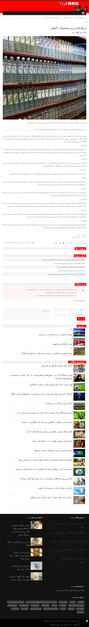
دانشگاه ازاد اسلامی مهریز (16, 602)
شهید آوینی (35, 605)
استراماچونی (24, 605)
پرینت (74, 32)
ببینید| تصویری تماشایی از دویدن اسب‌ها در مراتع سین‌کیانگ (46, 353)
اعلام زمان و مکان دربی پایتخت (58, 403)
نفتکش (72, 608)
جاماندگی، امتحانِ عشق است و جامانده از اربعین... (67, 552)
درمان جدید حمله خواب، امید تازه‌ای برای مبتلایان (51, 497)
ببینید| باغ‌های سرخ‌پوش (62, 344)
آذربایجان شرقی (36, 608)
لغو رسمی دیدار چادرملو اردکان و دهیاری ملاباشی (50, 384)
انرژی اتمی (64, 602)
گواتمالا (81, 602)
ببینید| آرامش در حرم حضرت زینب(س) (55, 334)
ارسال (81, 32)
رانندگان (81, 612)
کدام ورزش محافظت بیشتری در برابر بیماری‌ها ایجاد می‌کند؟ (46, 478)
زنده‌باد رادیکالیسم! (73, 559)
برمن (63, 608)
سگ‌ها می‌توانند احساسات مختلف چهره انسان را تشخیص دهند (66, 274)
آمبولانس (80, 608)
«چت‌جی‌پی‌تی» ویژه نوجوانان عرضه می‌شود (71, 270)
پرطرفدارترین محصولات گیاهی (68, 27)
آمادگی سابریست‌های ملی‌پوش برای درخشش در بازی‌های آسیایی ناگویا (63, 260)
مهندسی (25, 608)
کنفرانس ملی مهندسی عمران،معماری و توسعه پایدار (42, 602)
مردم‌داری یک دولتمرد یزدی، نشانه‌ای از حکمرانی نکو (67, 543)
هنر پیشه (15, 608)
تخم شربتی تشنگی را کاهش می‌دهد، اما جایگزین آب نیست (46, 422)
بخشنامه (63, 605)
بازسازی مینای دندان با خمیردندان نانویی (55, 488)
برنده (54, 605)
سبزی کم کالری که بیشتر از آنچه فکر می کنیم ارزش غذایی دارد (44, 413)
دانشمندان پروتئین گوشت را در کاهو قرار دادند (70, 267)
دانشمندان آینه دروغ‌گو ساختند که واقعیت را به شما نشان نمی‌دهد (44, 469)
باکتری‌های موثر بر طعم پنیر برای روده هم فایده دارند (68, 263)
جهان (46, 17)
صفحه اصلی (67, 17)
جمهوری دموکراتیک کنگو (76, 605)
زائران (73, 602)
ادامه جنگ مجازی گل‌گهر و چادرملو (57, 366)
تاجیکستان (46, 605)
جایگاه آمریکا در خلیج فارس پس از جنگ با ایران (68, 535)
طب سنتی (51, 17)
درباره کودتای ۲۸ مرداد (70, 524)
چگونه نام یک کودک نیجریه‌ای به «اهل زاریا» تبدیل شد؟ (19, 555)
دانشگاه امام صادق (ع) (51, 608)
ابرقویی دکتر (13, 605)
